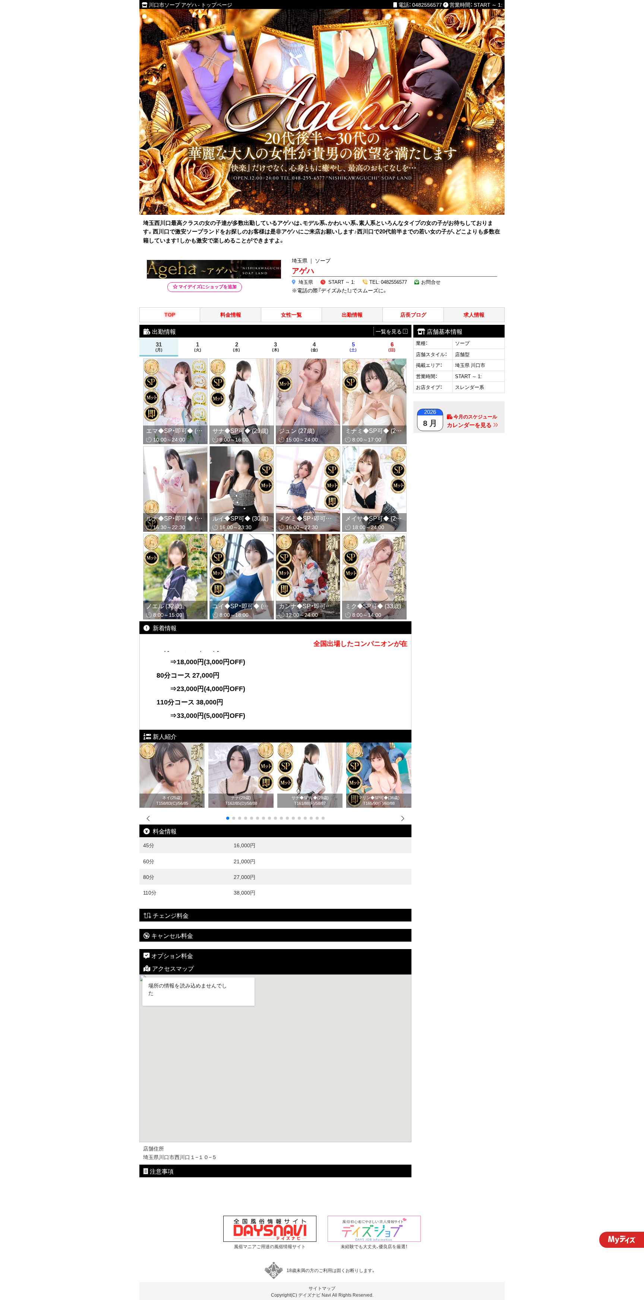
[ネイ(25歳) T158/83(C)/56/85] (172, 746)
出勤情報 (352, 314)
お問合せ (431, 281)
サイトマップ (322, 1288)
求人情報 (474, 314)
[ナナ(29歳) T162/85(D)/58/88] (241, 746)
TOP (169, 314)
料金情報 (230, 314)
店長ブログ (413, 314)
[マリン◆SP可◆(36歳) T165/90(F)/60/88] (378, 746)
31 (158, 346)
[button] (227, 818)
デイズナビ (309, 1294)
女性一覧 (291, 314)
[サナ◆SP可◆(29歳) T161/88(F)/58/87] (309, 746)
